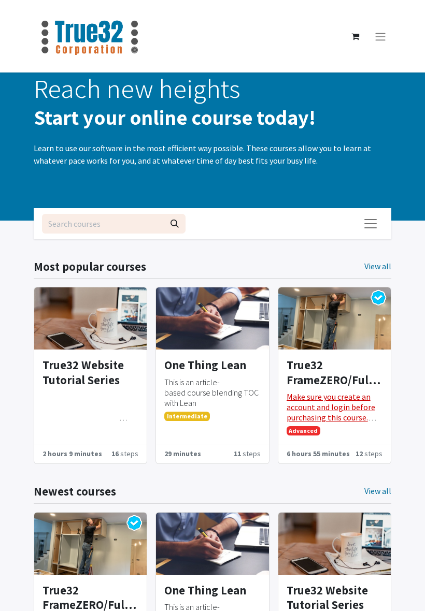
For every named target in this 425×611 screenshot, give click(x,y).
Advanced (303, 430)
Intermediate (187, 416)
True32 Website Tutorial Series (83, 372)
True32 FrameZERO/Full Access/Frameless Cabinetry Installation (332, 372)
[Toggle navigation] (380, 36)
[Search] (175, 224)
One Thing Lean (205, 365)
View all (377, 266)
